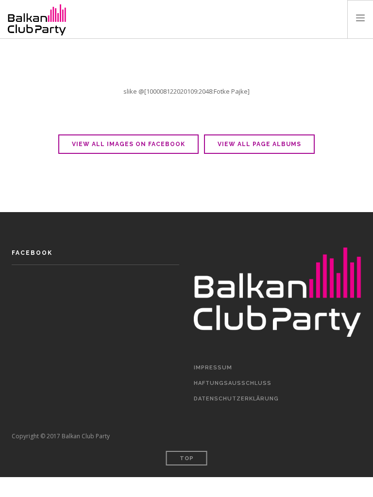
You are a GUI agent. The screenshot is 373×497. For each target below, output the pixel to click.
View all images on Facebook (128, 144)
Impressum (213, 367)
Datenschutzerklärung (236, 399)
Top (187, 458)
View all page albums (259, 144)
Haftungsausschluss (232, 383)
